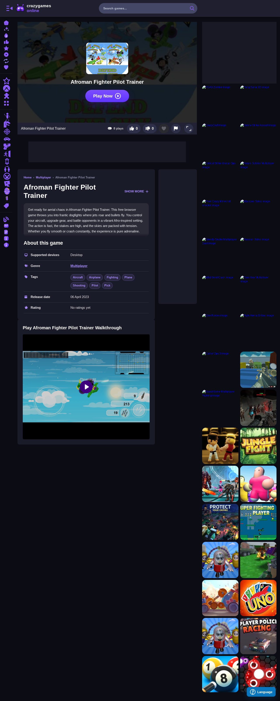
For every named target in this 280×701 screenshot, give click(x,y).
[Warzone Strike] (258, 217)
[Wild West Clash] (220, 294)
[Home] (6, 22)
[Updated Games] (6, 60)
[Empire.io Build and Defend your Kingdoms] (220, 522)
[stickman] (6, 116)
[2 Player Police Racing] (258, 636)
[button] (188, 128)
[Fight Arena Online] (258, 332)
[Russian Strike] (258, 255)
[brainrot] (6, 198)
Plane (128, 277)
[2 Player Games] (6, 169)
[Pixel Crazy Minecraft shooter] (220, 217)
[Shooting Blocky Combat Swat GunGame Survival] (258, 370)
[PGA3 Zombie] (220, 103)
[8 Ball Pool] (220, 674)
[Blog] (6, 219)
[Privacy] (6, 244)
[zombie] (6, 191)
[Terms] (6, 231)
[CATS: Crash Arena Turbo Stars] (220, 598)
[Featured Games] (6, 48)
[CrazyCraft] (220, 141)
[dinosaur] (6, 124)
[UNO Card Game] (258, 598)
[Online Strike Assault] (258, 141)
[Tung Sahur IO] (258, 103)
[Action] (6, 81)
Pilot (95, 285)
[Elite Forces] (220, 332)
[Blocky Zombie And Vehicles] (258, 560)
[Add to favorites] (164, 128)
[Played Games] (6, 54)
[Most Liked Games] (6, 41)
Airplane (94, 277)
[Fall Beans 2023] (258, 484)
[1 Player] (6, 161)
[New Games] (6, 29)
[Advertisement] (107, 151)
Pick (107, 285)
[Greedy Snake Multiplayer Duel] (220, 255)
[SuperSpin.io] (258, 674)
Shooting (79, 285)
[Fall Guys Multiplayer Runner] (220, 560)
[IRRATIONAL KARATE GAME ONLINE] (220, 446)
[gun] (6, 146)
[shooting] (6, 131)
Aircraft (78, 277)
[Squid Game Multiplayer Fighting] (220, 408)
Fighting (112, 277)
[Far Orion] (220, 484)
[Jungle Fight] (258, 446)
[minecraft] (6, 176)
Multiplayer (43, 177)
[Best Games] (6, 35)
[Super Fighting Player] (258, 522)
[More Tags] (6, 205)
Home (28, 177)
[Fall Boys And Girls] (220, 636)
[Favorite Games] (6, 67)
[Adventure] (6, 88)
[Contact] (6, 225)
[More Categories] (6, 102)
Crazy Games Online (33, 8)
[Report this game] (176, 128)
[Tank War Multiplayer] (258, 294)
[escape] (6, 154)
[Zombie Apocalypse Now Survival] (258, 408)
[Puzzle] (6, 95)
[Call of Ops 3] (220, 370)
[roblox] (6, 183)
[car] (6, 139)
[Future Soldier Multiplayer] (258, 179)
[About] (6, 238)
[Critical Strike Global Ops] (220, 179)
